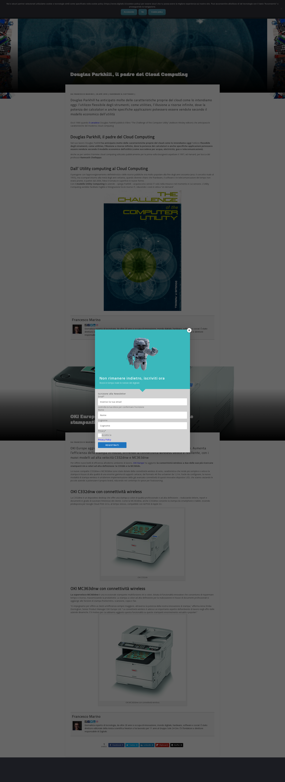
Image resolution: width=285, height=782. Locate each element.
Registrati (112, 445)
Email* (101, 397)
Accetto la (106, 435)
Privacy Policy (104, 439)
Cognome (102, 420)
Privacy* (102, 431)
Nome (101, 410)
